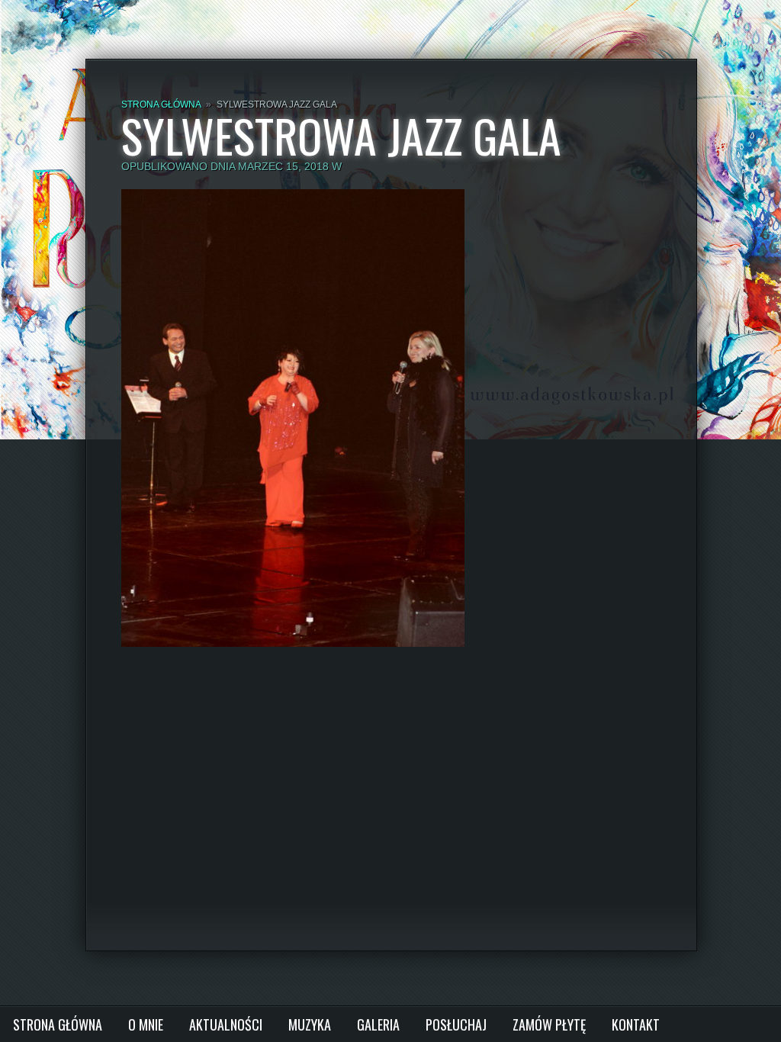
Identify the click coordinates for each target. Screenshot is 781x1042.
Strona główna (161, 104)
